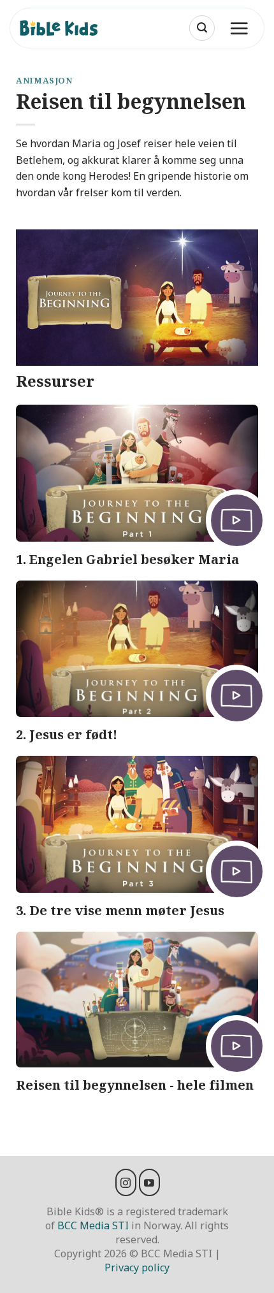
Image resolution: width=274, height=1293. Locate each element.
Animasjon (44, 80)
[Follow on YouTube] (149, 1182)
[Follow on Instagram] (125, 1182)
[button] (202, 28)
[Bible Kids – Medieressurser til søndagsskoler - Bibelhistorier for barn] (64, 28)
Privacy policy (137, 1267)
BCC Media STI (93, 1225)
